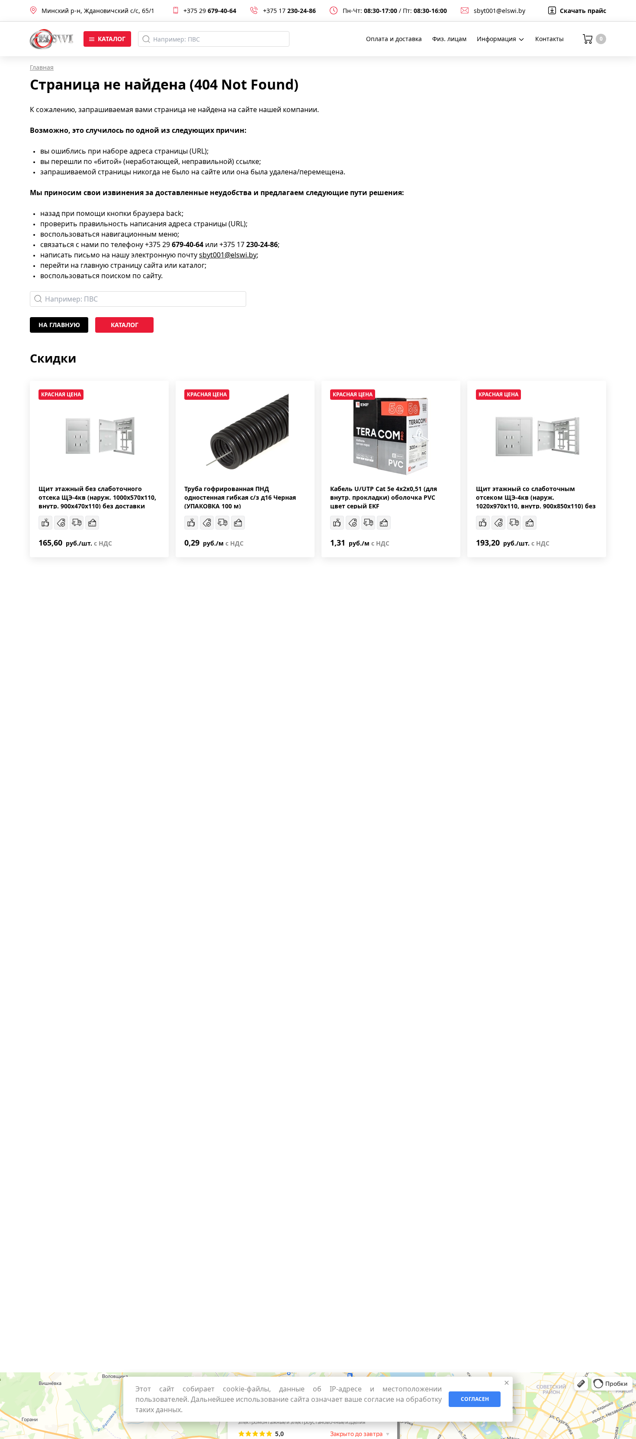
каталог (124, 325)
